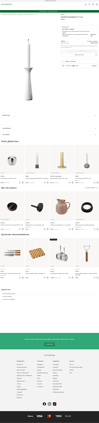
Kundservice (20, 364)
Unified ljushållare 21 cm (30, 14)
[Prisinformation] (67, 41)
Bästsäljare (55, 375)
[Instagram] (49, 404)
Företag (18, 386)
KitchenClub (20, 395)
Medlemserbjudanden (58, 392)
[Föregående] (2, 61)
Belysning (39, 381)
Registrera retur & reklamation (24, 375)
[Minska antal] (62, 51)
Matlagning (40, 364)
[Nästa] (56, 61)
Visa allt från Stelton (90, 187)
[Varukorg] (93, 4)
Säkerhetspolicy (21, 381)
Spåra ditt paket (21, 370)
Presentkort (40, 386)
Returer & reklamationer (23, 372)
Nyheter (55, 372)
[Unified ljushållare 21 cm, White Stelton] (29, 61)
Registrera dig (93, 35)
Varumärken (56, 364)
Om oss (71, 364)
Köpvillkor (19, 378)
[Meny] (97, 4)
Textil (38, 378)
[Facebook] (44, 404)
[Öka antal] (66, 51)
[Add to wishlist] (20, 183)
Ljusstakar (20, 14)
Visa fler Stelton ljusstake (8, 293)
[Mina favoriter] (89, 4)
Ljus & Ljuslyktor (12, 14)
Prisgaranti (19, 392)
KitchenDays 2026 (57, 386)
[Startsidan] (6, 4)
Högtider (55, 378)
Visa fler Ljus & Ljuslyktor (8, 299)
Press (70, 372)
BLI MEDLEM (49, 344)
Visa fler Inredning (7, 296)
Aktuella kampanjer (57, 370)
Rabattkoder (56, 389)
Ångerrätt (19, 397)
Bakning (39, 370)
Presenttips (56, 381)
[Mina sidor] (86, 4)
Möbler (39, 375)
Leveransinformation (22, 367)
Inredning (3, 14)
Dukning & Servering (42, 372)
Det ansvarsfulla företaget (75, 367)
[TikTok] (54, 404)
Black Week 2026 (57, 383)
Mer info (94, 65)
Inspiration (55, 367)
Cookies (19, 383)
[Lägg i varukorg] (23, 182)
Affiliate (71, 370)
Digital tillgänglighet (22, 389)
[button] (63, 22)
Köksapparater (40, 367)
